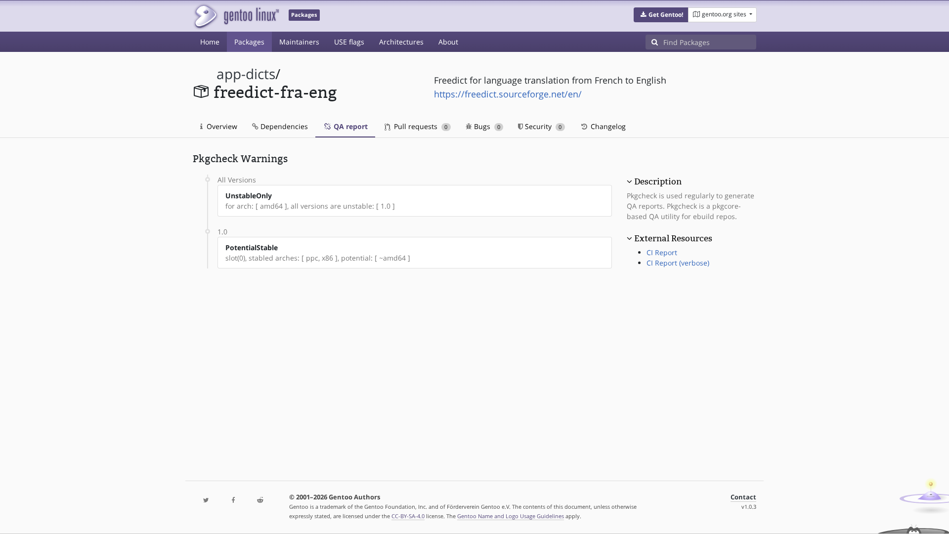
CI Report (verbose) (678, 262)
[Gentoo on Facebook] (232, 500)
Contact (743, 497)
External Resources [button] (673, 238)
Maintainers (299, 41)
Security (542, 126)
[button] (661, 14)
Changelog (607, 126)
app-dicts (245, 74)
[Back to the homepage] (236, 16)
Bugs (486, 126)
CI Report (662, 252)
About (448, 41)
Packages (249, 41)
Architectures (401, 41)
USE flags (349, 41)
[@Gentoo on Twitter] (206, 500)
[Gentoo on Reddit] (260, 500)
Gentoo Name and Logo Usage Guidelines (510, 516)
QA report (350, 126)
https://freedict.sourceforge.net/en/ (508, 94)
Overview (221, 126)
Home (209, 41)
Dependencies (283, 126)
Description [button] (658, 181)
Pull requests (419, 126)
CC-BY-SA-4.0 (408, 516)
